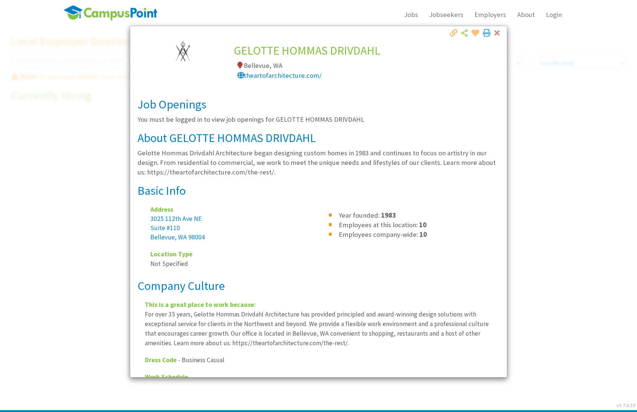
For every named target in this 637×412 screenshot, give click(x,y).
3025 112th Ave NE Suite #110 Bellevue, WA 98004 (177, 228)
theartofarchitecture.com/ (283, 75)
